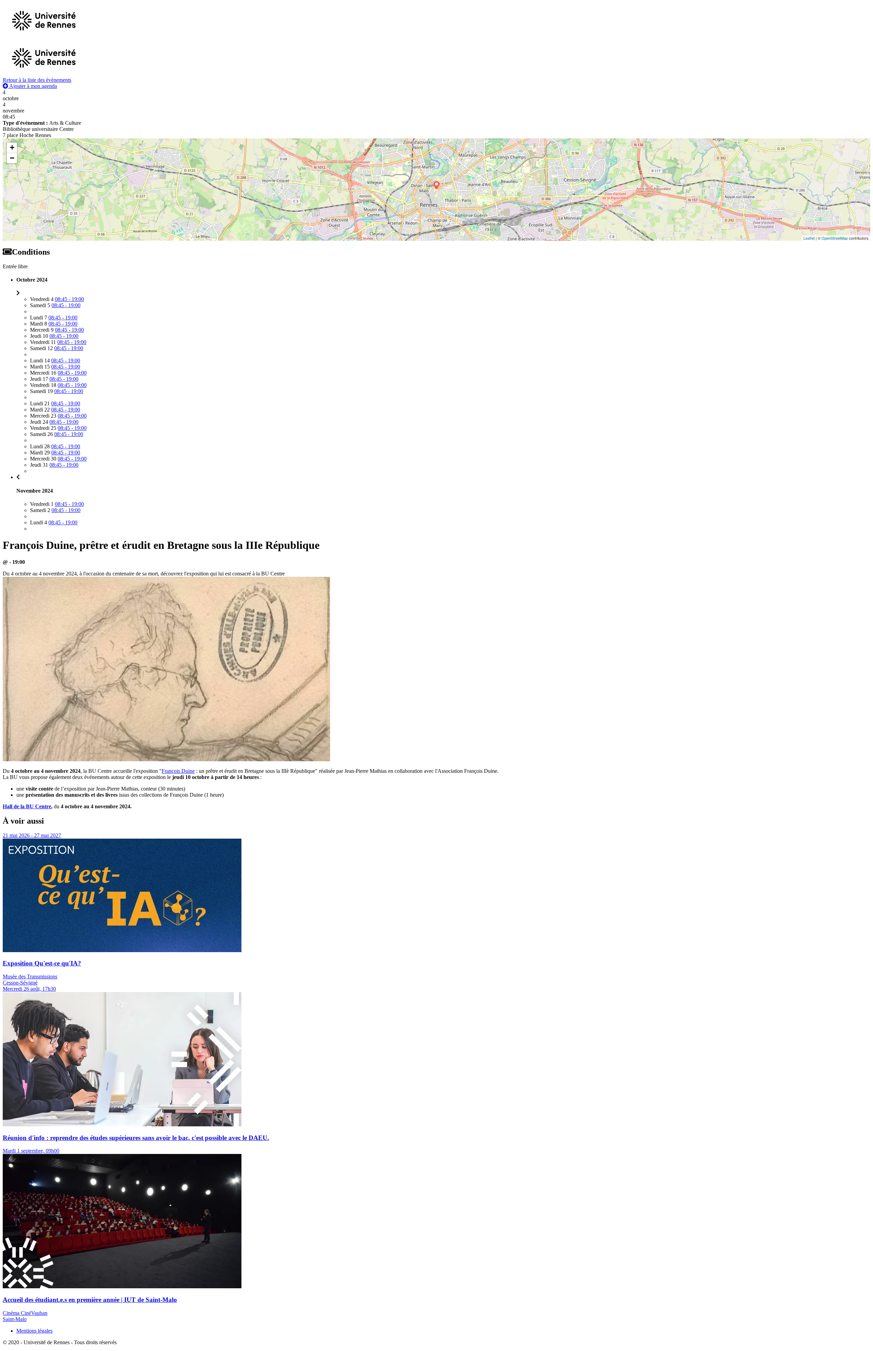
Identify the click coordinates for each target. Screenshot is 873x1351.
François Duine (178, 771)
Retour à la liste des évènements (37, 80)
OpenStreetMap (835, 238)
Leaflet (809, 238)
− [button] (12, 158)
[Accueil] (44, 74)
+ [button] (12, 147)
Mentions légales (34, 1331)
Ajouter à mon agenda (32, 86)
